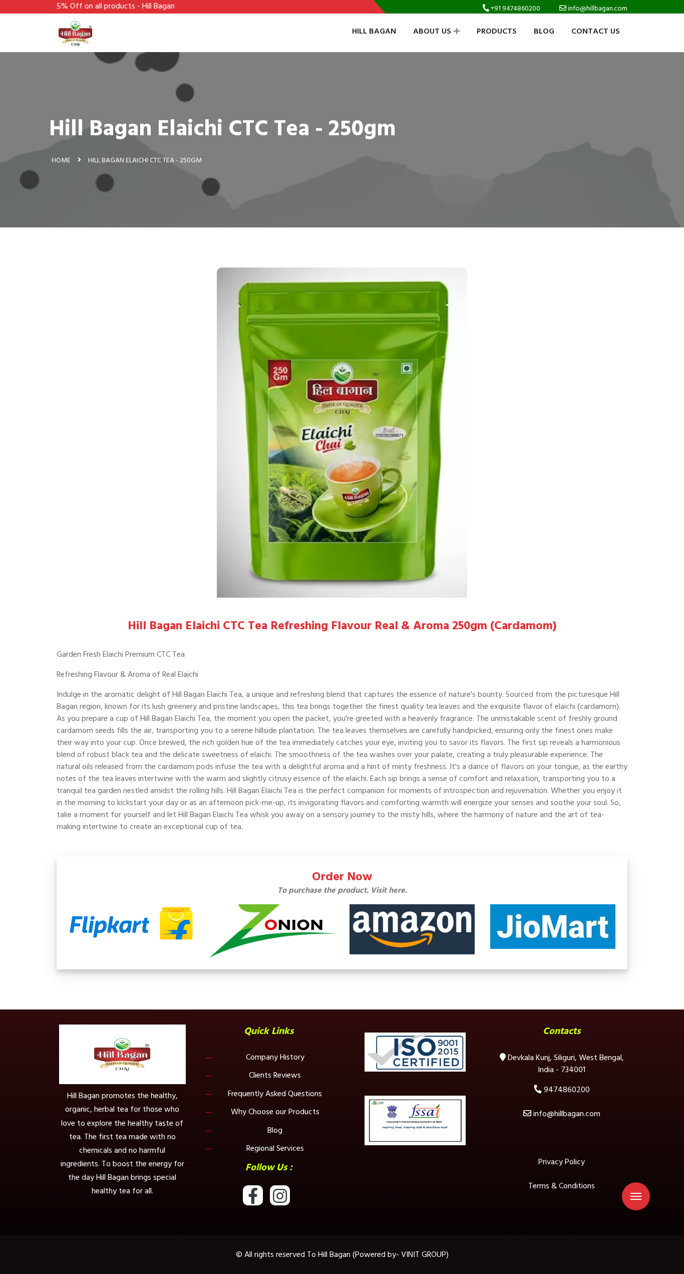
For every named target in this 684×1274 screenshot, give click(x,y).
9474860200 (567, 1089)
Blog (544, 31)
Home (61, 160)
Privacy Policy (561, 1161)
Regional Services (275, 1148)
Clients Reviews (275, 1075)
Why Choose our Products (275, 1111)
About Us (432, 31)
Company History (275, 1057)
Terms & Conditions (561, 1185)
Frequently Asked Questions (275, 1093)
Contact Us (595, 31)
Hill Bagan (374, 31)
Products (497, 31)
